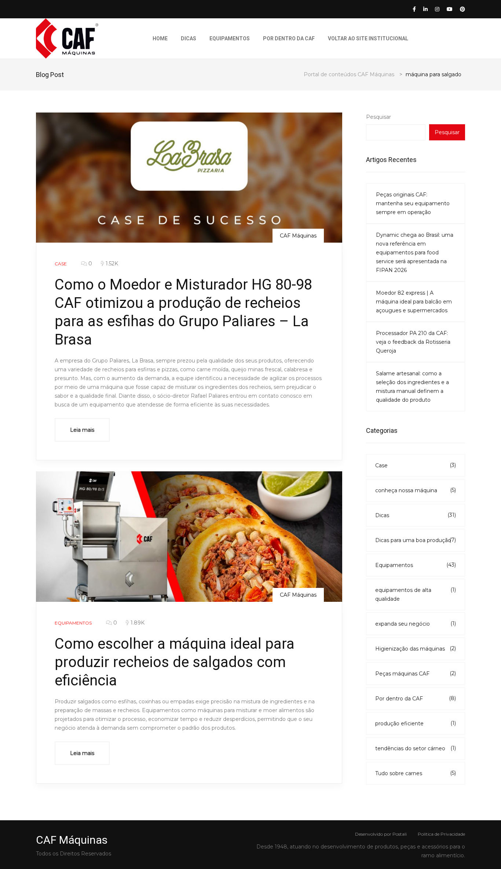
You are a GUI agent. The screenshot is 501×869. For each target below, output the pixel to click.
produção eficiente (415, 723)
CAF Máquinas (298, 235)
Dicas (188, 38)
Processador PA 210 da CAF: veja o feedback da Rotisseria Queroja (413, 342)
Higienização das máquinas (415, 648)
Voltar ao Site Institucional (368, 38)
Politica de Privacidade (441, 834)
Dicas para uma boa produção (415, 540)
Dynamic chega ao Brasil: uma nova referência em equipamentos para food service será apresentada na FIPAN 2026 (414, 252)
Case (415, 465)
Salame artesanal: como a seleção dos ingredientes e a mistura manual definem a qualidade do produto (412, 386)
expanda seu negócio (415, 623)
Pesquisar (378, 117)
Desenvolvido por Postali (381, 834)
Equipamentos (229, 38)
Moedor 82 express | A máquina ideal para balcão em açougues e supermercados (414, 302)
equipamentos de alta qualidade (415, 594)
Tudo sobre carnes (415, 773)
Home (160, 38)
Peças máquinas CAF (415, 673)
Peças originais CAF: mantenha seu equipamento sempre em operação (413, 203)
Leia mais (82, 430)
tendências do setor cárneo (415, 748)
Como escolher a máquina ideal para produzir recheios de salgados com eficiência (175, 662)
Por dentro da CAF (289, 38)
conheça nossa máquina (415, 490)
